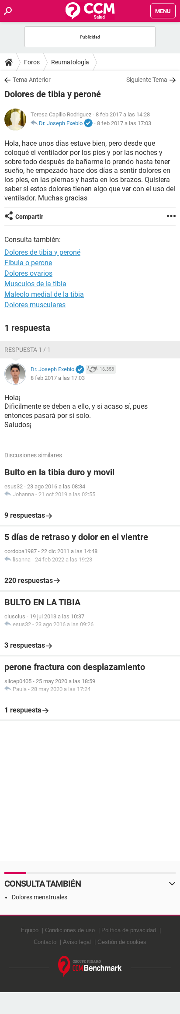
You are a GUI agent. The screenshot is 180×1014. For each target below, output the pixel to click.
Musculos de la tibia (35, 284)
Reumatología (70, 62)
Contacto (45, 942)
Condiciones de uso (70, 930)
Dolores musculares (35, 305)
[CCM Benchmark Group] (90, 966)
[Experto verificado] (88, 123)
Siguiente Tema (146, 79)
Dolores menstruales (39, 897)
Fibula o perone (28, 263)
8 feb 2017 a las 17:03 (124, 123)
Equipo (29, 930)
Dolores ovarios (28, 273)
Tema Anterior (32, 79)
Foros (32, 62)
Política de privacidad (128, 930)
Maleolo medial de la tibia (44, 294)
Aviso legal (77, 942)
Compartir (29, 216)
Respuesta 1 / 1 (27, 349)
